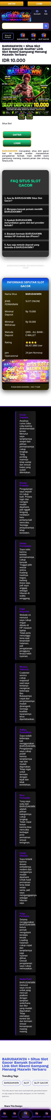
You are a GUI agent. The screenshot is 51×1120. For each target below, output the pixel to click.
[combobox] (22, 26)
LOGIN (39, 4)
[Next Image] (48, 90)
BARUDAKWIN (9, 151)
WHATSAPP (36, 1117)
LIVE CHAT (46, 1117)
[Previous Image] (2, 90)
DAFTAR (11, 4)
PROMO (4, 1117)
